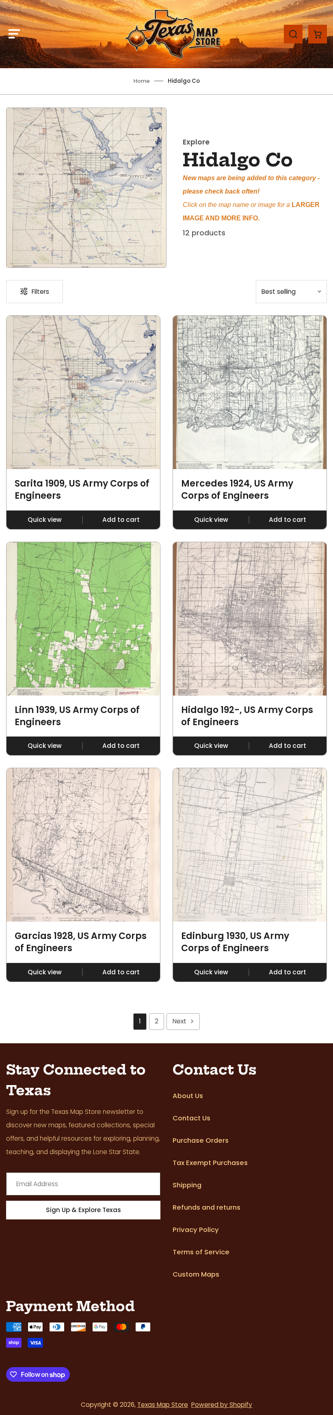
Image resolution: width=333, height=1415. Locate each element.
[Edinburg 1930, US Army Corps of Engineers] (250, 845)
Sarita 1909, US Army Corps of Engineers (82, 490)
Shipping (187, 1185)
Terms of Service (201, 1252)
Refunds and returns (206, 1207)
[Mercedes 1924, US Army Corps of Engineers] (250, 392)
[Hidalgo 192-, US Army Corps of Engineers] (250, 619)
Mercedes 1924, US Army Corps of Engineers (237, 490)
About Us (188, 1096)
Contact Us (191, 1118)
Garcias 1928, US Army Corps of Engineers (81, 942)
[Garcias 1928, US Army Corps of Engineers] (83, 845)
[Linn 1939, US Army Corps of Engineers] (83, 619)
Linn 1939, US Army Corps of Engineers (77, 716)
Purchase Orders (201, 1140)
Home (142, 81)
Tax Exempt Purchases (210, 1162)
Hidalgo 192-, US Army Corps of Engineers (247, 716)
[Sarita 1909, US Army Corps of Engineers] (83, 392)
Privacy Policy (196, 1229)
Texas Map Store (162, 1404)
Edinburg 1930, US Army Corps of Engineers (235, 942)
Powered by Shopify (221, 1404)
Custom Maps (196, 1274)
